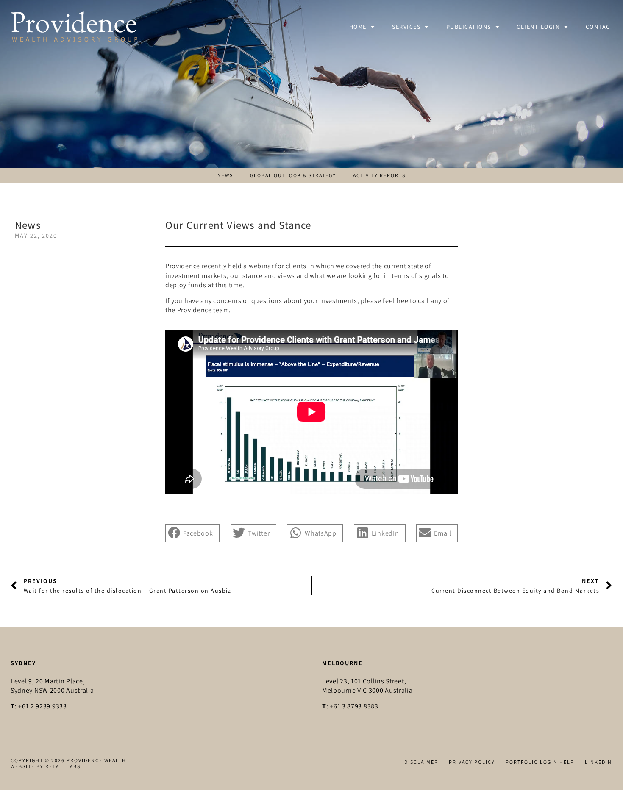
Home (358, 27)
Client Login (538, 27)
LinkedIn (598, 762)
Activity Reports (379, 175)
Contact (600, 27)
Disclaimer (421, 762)
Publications (468, 27)
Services (406, 27)
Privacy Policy (472, 762)
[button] (192, 533)
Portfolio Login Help (540, 762)
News (225, 175)
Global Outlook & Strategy (293, 175)
